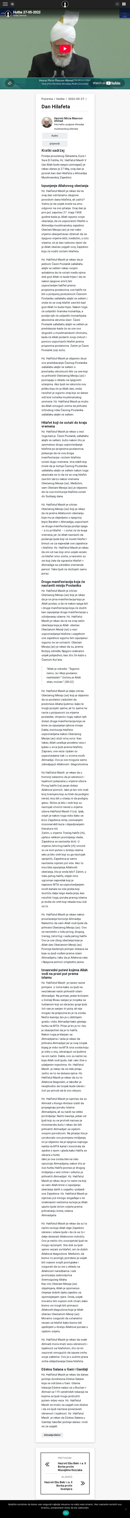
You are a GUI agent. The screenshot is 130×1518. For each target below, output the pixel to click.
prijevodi (55, 143)
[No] (125, 1509)
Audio (54, 135)
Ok (65, 1513)
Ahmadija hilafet (52, 1435)
